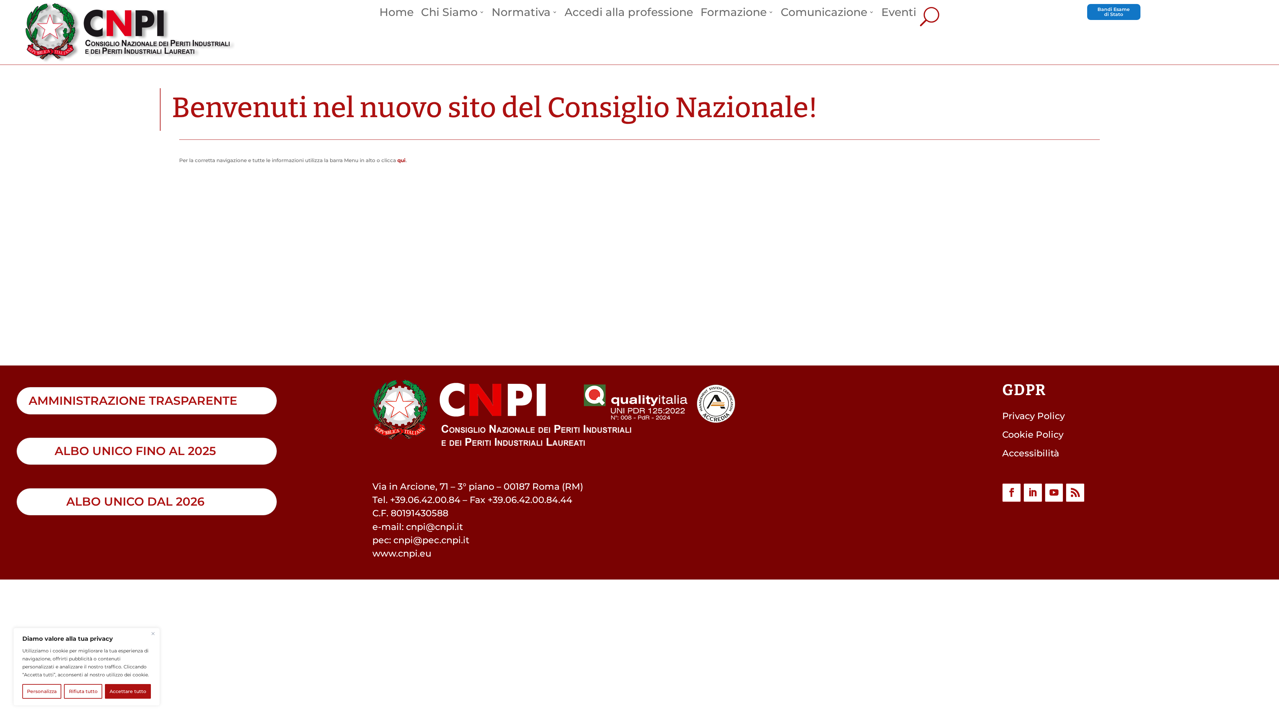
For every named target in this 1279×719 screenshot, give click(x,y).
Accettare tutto (128, 691)
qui (401, 160)
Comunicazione (824, 14)
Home (396, 14)
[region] (86, 667)
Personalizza (42, 691)
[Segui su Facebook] (1011, 492)
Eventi (898, 14)
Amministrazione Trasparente (133, 401)
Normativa (521, 14)
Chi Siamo (449, 14)
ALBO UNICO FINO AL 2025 (135, 451)
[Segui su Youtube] (1054, 492)
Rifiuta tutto (83, 691)
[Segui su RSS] (1075, 492)
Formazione (733, 14)
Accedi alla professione (629, 14)
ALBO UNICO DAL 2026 (135, 502)
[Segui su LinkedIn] (1033, 492)
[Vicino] (153, 633)
